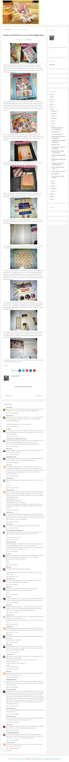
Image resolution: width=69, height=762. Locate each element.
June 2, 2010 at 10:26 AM (12, 462)
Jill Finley (20, 302)
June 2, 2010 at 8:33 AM (12, 413)
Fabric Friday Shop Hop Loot (57, 134)
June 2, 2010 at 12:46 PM (12, 510)
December (53, 111)
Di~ (7, 429)
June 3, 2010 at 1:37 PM (12, 740)
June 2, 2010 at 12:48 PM (12, 521)
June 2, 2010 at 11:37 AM (12, 476)
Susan (7, 724)
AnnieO (8, 512)
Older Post (38, 395)
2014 (51, 99)
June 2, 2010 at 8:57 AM (12, 426)
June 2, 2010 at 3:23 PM (12, 565)
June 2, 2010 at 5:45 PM (12, 594)
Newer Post (9, 395)
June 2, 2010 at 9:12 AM (12, 436)
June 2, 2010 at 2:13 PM (12, 539)
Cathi (7, 634)
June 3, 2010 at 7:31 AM (12, 706)
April (52, 183)
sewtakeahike (10, 679)
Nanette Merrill (15, 376)
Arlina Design (40, 759)
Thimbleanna (9, 457)
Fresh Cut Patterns (11, 164)
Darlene (8, 415)
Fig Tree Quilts (16, 274)
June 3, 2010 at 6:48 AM (12, 687)
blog (15, 105)
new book (28, 164)
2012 (51, 104)
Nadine (35, 134)
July (52, 123)
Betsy (7, 448)
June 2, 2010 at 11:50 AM (12, 487)
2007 (51, 199)
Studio (11, 307)
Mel (7, 567)
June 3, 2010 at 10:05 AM (12, 722)
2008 (51, 196)
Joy (7, 553)
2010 (51, 109)
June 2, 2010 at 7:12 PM (12, 632)
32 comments (28, 39)
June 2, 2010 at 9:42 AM (12, 446)
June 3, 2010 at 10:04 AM (12, 714)
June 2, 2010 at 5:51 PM (12, 602)
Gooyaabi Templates (56, 759)
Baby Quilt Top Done (55, 173)
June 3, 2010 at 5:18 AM (12, 677)
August (52, 120)
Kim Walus (9, 579)
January (53, 190)
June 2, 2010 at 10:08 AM (12, 454)
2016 (51, 94)
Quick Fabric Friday (55, 144)
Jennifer (8, 478)
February (53, 188)
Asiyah (8, 626)
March (52, 185)
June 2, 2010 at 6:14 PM (12, 612)
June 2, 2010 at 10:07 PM (12, 652)
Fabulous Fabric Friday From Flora (58, 171)
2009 (51, 194)
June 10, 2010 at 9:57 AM (12, 748)
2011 (51, 106)
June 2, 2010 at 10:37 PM (12, 669)
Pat (7, 597)
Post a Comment (7, 750)
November (53, 113)
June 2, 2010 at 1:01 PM (12, 528)
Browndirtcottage (11, 732)
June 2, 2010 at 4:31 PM (12, 576)
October (53, 116)
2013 (51, 101)
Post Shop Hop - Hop (55, 131)
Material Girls (14, 134)
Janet (7, 605)
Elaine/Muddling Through (13, 530)
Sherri (7, 407)
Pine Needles (29, 101)
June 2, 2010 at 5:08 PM (12, 584)
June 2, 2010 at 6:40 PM (12, 624)
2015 (51, 97)
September (53, 118)
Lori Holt (5, 270)
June (52, 125)
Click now (33, 272)
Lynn (7, 465)
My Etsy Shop (52, 64)
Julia (7, 587)
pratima (8, 615)
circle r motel (9, 689)
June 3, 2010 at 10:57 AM (12, 730)
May (52, 181)
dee (7, 671)
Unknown (8, 490)
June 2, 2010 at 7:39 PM (12, 642)
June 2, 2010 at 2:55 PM (12, 551)
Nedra (7, 644)
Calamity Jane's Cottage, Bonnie (15, 439)
